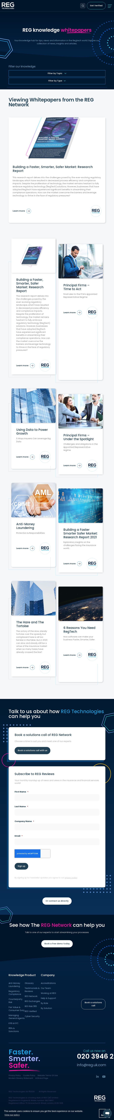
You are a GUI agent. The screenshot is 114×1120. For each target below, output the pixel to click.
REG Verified (31, 1011)
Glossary (29, 983)
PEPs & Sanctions (14, 1030)
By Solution (46, 1008)
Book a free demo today (57, 943)
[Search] (82, 5)
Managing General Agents (17, 1017)
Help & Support (48, 998)
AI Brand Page (41, 1078)
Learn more (19, 210)
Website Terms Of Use (48, 1075)
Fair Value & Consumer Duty (16, 1009)
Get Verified (96, 5)
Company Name (24, 821)
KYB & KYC (13, 1023)
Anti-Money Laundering (14, 985)
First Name (21, 792)
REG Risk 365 (31, 1006)
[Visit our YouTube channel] (103, 1077)
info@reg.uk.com (91, 1064)
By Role (44, 1003)
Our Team (46, 988)
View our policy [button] (12, 1115)
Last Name (21, 806)
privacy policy (71, 878)
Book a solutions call (93, 1004)
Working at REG (48, 993)
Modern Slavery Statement (21, 1078)
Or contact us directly (57, 901)
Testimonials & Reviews (32, 990)
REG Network (56, 925)
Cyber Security (32, 1016)
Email (18, 836)
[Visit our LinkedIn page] (97, 1077)
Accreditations (48, 983)
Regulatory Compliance (15, 993)
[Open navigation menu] (110, 6)
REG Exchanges (32, 1001)
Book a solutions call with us (32, 750)
